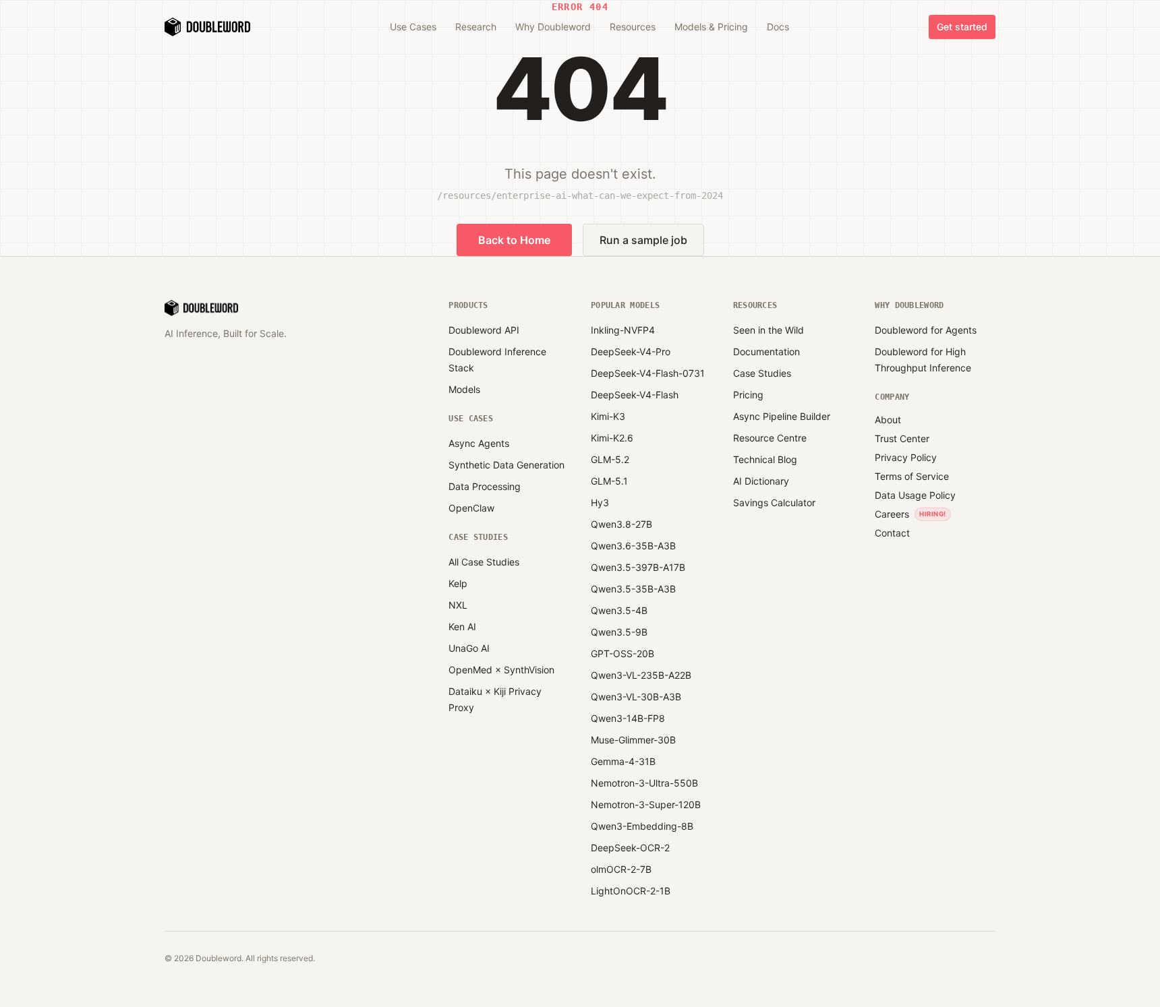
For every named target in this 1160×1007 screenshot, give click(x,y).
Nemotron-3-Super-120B (646, 804)
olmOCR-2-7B (621, 869)
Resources (633, 26)
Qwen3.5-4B (619, 610)
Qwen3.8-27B (621, 524)
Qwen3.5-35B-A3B (633, 588)
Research (475, 26)
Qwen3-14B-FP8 (628, 718)
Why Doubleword (553, 26)
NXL (457, 605)
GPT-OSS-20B (622, 653)
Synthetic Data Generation (506, 464)
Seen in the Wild (768, 330)
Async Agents (478, 443)
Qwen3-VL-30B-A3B (636, 696)
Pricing (748, 394)
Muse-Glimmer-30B (633, 739)
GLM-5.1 (609, 481)
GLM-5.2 (610, 459)
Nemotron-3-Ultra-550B (644, 783)
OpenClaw (471, 508)
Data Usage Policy (915, 495)
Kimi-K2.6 (612, 438)
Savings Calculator (774, 502)
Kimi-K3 (608, 416)
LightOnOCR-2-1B (630, 890)
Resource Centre (770, 438)
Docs (778, 26)
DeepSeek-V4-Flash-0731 (648, 373)
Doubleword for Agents (926, 330)
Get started (962, 26)
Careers (892, 514)
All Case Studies (483, 562)
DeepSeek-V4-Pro (630, 351)
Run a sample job (643, 240)
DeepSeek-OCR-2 (630, 847)
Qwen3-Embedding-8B (642, 826)
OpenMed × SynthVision (501, 669)
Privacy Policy (906, 457)
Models (464, 389)
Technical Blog (765, 459)
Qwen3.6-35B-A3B (633, 545)
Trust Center (902, 438)
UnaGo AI (469, 648)
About (888, 419)
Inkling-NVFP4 (623, 330)
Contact (892, 533)
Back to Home (514, 240)
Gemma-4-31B (623, 761)
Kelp (457, 583)
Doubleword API (483, 330)
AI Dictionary (761, 481)
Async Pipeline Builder (781, 416)
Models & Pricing (711, 26)
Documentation (766, 351)
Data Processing (484, 486)
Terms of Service (912, 476)
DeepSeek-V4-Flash (634, 394)
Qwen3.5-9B (619, 632)
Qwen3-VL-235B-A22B (641, 675)
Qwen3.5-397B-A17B (638, 567)
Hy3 (600, 502)
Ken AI (462, 626)
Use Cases (413, 26)
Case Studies (762, 373)
